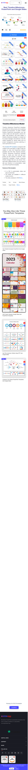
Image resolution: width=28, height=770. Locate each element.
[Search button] (19, 2)
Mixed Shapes (22, 182)
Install (21, 115)
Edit (20, 38)
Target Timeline (12, 184)
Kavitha (21, 112)
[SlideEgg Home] (14, 716)
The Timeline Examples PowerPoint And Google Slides (14, 249)
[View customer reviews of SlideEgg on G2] (12, 757)
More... (18, 185)
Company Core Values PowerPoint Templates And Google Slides (13, 380)
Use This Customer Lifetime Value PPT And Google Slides (13, 354)
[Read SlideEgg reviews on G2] (4, 757)
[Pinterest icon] (10, 30)
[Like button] (2, 30)
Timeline (4, 182)
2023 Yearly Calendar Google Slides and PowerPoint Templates (12, 315)
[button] (24, 219)
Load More (14, 707)
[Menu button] (25, 3)
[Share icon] (6, 30)
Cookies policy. (13, 767)
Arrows (14, 182)
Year (10, 182)
